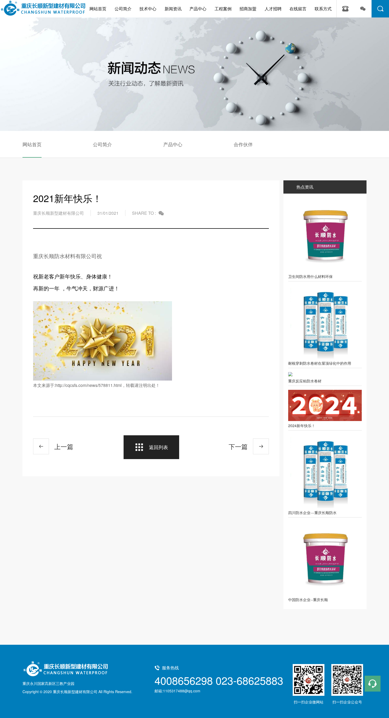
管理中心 (140, 691)
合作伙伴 (243, 144)
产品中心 (197, 9)
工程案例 (223, 9)
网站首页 (97, 9)
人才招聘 (273, 9)
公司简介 (123, 9)
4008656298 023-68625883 (219, 680)
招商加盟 (247, 9)
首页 (26, 42)
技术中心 (147, 9)
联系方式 (323, 9)
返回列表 (158, 446)
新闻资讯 (173, 9)
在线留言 (298, 9)
